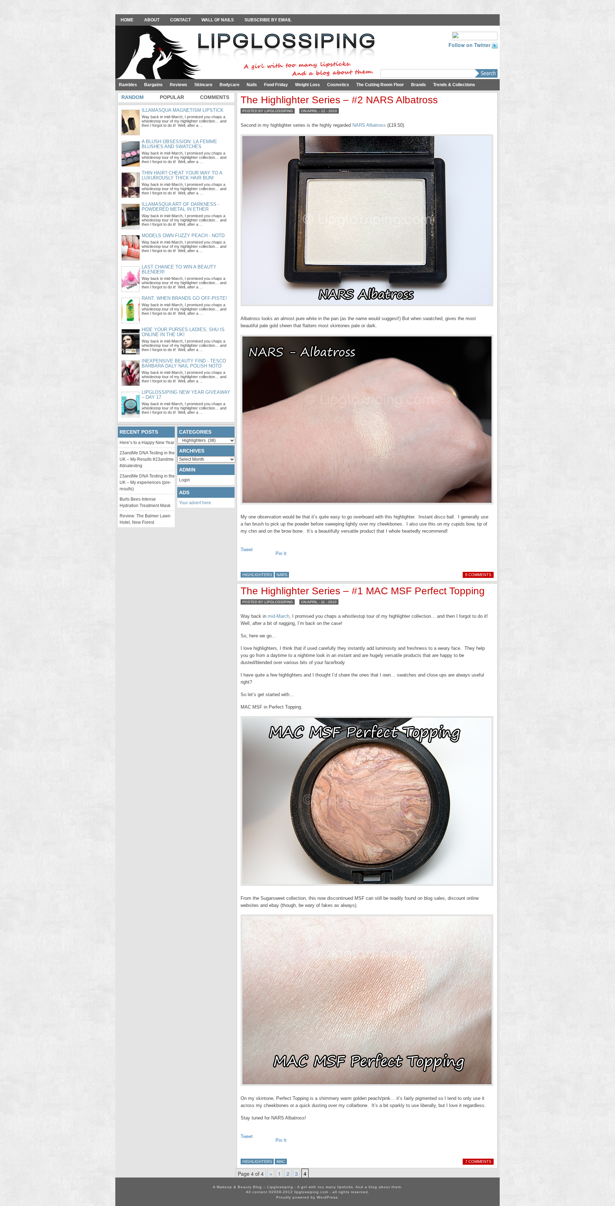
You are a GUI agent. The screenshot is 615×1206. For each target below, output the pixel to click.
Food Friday (276, 84)
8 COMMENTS (478, 575)
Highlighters (257, 575)
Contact (180, 19)
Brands (418, 84)
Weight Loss (307, 84)
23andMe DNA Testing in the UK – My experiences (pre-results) (147, 482)
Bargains (153, 84)
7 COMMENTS (478, 1161)
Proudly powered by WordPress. (307, 1197)
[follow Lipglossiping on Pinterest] (475, 35)
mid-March (278, 616)
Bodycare (230, 84)
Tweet (247, 549)
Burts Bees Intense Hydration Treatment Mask (145, 502)
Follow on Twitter (470, 44)
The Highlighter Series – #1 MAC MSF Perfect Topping (363, 590)
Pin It (281, 553)
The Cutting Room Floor (380, 84)
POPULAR (172, 97)
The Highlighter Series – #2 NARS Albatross (339, 99)
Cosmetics (338, 84)
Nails (252, 84)
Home (127, 19)
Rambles (128, 84)
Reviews (178, 84)
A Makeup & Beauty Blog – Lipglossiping (247, 53)
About (151, 19)
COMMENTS (214, 97)
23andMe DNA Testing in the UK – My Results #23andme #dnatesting (147, 459)
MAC (281, 1161)
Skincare (203, 84)
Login (184, 479)
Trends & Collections (454, 84)
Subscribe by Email (268, 19)
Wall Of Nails (217, 19)
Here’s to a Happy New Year (147, 442)
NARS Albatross (369, 125)
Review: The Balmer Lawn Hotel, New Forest (145, 519)
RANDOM (132, 97)
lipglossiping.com (311, 1192)
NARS (282, 575)
